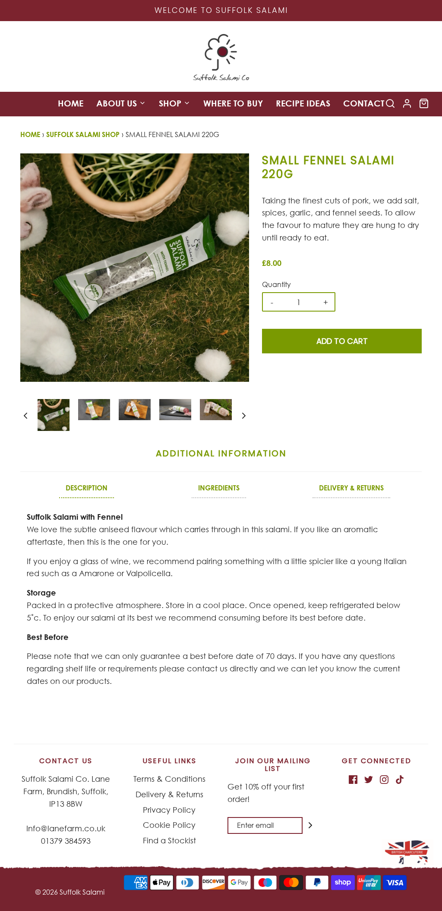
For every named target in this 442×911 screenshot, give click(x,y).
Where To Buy (233, 103)
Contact (363, 103)
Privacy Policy (169, 809)
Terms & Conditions (169, 778)
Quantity (276, 284)
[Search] (390, 103)
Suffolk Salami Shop (83, 134)
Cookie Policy (169, 825)
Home (70, 103)
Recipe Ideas (303, 103)
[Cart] (424, 103)
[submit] (310, 825)
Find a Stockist (169, 840)
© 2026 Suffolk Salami (69, 892)
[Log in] (407, 103)
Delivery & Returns (169, 794)
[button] (25, 415)
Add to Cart (342, 341)
